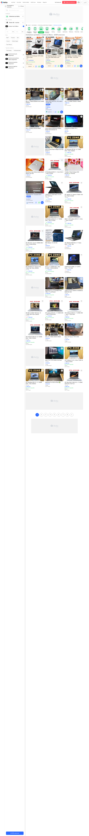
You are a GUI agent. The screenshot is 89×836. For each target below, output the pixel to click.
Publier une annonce (70, 2)
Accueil (29, 25)
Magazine (45, 2)
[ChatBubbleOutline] (36, 66)
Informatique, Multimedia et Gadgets (45, 25)
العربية (85, 2)
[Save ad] (43, 38)
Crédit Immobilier (26, 2)
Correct (8, 41)
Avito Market (34, 25)
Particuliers (9, 50)
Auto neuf (13, 2)
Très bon (13, 37)
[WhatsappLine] (39, 66)
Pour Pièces (9, 44)
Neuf (7, 37)
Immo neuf (19, 2)
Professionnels (17, 50)
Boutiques (39, 2)
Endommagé (15, 41)
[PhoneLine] (42, 66)
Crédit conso (33, 2)
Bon (18, 37)
